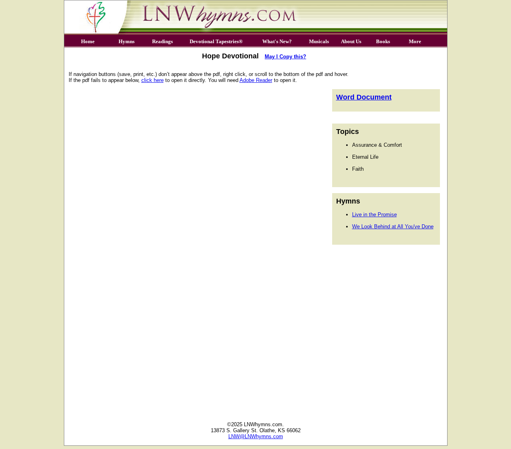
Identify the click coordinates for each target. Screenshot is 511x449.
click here (152, 80)
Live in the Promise (374, 215)
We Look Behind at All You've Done (393, 226)
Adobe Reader (256, 80)
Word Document (364, 97)
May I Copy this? (285, 57)
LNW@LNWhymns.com (255, 436)
